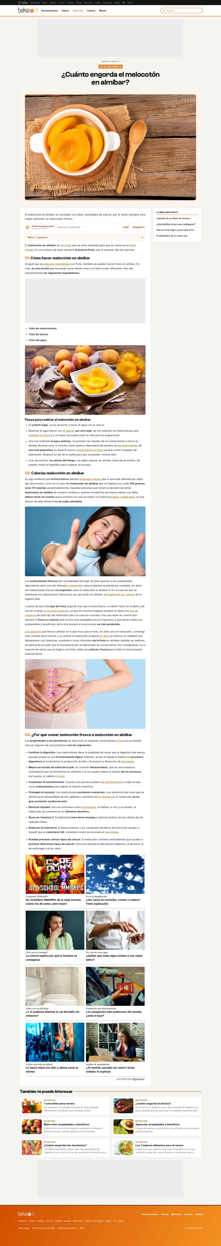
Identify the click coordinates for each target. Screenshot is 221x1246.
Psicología (107, 3)
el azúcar (68, 430)
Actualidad (35, 3)
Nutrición (78, 10)
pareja (67, 1221)
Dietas (65, 10)
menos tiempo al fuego (89, 450)
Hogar (117, 3)
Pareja (79, 3)
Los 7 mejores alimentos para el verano (159, 1145)
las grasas (127, 761)
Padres (70, 3)
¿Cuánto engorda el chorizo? (153, 1103)
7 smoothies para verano (59, 1103)
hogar (108, 1221)
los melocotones (127, 445)
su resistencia (106, 796)
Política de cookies (67, 1228)
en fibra (104, 635)
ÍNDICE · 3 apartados (85, 237)
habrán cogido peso (122, 496)
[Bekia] (23, 2)
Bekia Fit (105, 61)
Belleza (53, 3)
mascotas (78, 1221)
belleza (40, 1221)
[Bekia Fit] (28, 10)
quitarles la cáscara (40, 435)
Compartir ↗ (138, 227)
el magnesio (88, 807)
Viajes (130, 3)
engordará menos (90, 479)
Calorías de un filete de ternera (173, 218)
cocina (49, 1221)
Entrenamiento (49, 10)
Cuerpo (91, 10)
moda (32, 1221)
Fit (123, 3)
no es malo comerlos (56, 610)
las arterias (112, 832)
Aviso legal (23, 1228)
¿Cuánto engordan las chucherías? (65, 1145)
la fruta (121, 740)
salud (88, 1221)
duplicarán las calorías (121, 594)
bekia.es (22, 1221)
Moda (44, 3)
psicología (97, 1221)
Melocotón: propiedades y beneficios (66, 1124)
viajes (120, 1221)
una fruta (65, 245)
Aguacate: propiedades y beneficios (157, 1124)
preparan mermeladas (56, 263)
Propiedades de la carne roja (171, 235)
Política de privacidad (43, 1228)
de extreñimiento (111, 782)
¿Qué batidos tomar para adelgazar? (175, 224)
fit (114, 1221)
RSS (82, 1228)
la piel (60, 776)
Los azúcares (33, 631)
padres (58, 1221)
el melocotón (75, 585)
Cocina (62, 3)
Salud (97, 3)
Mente (102, 10)
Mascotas (88, 3)
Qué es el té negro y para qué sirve (175, 230)
